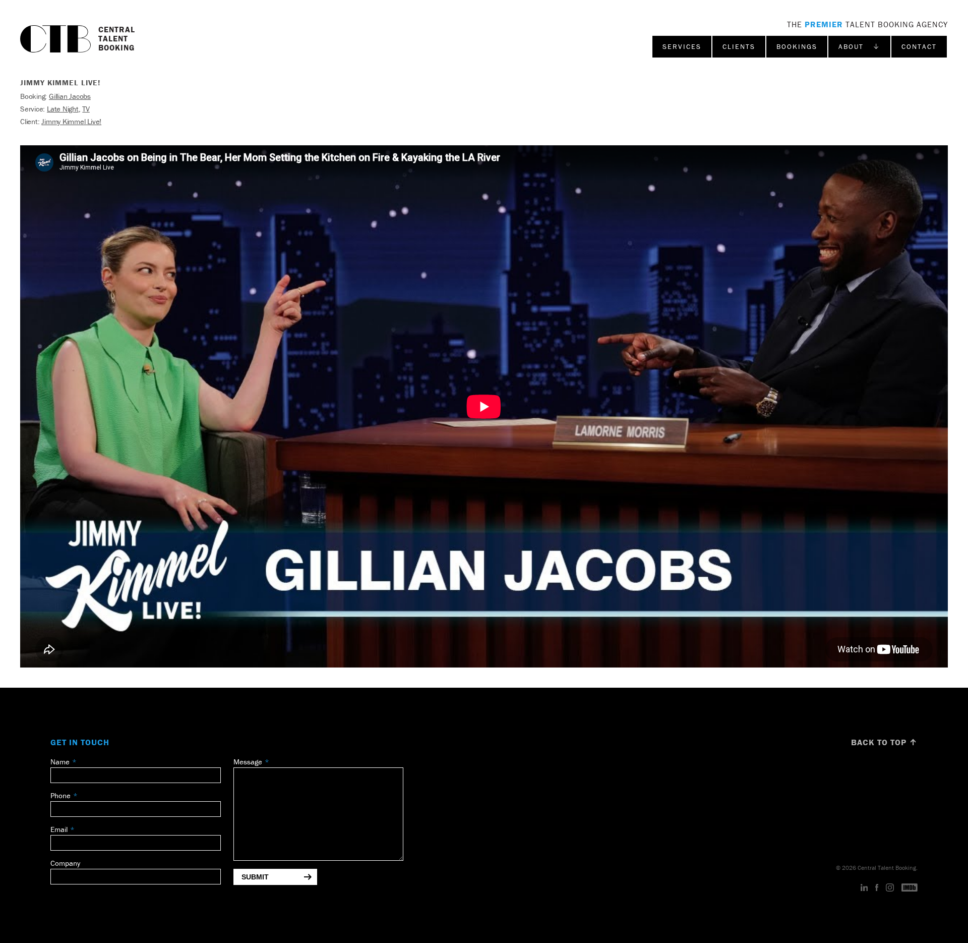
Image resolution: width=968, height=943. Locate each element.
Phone (60, 795)
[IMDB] (909, 888)
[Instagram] (890, 888)
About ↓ (859, 46)
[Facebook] (876, 888)
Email (59, 829)
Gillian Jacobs (70, 96)
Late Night (63, 109)
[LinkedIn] (864, 888)
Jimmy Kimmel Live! (71, 121)
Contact (919, 46)
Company (65, 863)
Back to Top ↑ (884, 742)
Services (681, 46)
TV (86, 109)
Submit (255, 877)
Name (60, 761)
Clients (738, 46)
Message (247, 761)
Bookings (796, 46)
